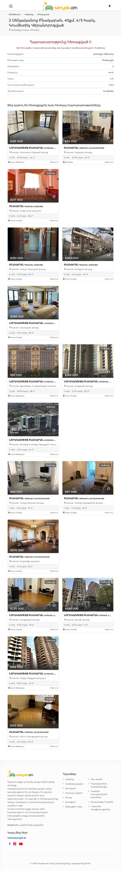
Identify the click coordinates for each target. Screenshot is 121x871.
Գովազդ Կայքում (73, 793)
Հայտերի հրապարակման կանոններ (99, 794)
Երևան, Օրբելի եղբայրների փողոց (84, 503)
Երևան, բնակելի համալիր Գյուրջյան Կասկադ (34, 444)
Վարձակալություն (74, 784)
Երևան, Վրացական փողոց (25, 620)
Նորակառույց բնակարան (36, 147)
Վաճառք (69, 779)
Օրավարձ (70, 788)
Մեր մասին (96, 779)
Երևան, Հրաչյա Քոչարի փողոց (27, 503)
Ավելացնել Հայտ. (74, 806)
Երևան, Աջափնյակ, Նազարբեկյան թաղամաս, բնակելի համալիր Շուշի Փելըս (34, 386)
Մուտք (68, 797)
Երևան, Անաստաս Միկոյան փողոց (29, 152)
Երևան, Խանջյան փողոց (78, 269)
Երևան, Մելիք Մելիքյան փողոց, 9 (28, 678)
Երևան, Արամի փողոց (77, 620)
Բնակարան (84, 147)
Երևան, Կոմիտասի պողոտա (26, 211)
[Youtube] (21, 844)
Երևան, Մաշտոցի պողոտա (25, 561)
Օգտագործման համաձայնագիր (99, 785)
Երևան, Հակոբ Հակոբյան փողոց (28, 269)
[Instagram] (15, 844)
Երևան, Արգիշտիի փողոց (79, 386)
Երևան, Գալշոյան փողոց (78, 152)
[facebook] (10, 844)
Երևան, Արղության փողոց (25, 327)
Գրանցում (70, 802)
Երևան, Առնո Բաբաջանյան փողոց (29, 736)
